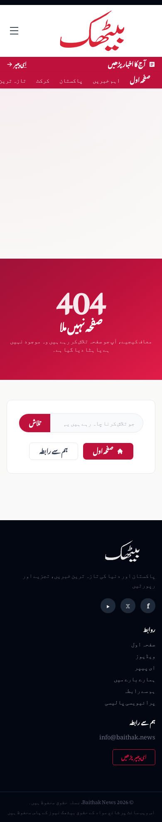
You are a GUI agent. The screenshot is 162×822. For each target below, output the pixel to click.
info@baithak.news (127, 736)
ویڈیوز (145, 655)
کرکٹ (42, 80)
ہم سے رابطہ (53, 451)
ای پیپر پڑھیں (134, 757)
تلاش (34, 423)
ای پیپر (145, 667)
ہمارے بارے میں (134, 678)
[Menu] (14, 31)
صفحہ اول (140, 80)
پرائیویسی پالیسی (130, 702)
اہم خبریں (106, 80)
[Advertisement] (81, 173)
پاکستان (71, 80)
